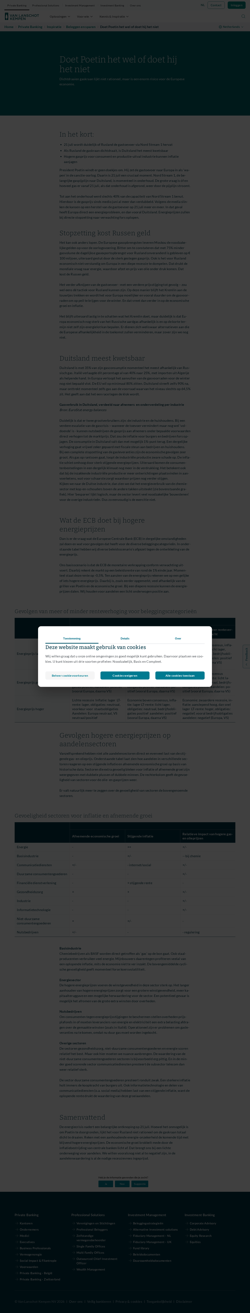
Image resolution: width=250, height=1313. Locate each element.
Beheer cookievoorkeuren (70, 675)
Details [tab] (125, 638)
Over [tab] (178, 638)
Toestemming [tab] (72, 638)
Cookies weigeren (125, 675)
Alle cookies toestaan (180, 675)
